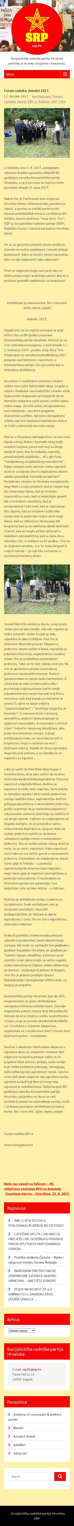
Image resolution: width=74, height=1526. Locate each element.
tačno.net (20, 1453)
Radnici (44, 101)
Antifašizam (41, 96)
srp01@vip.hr (32, 1369)
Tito (62, 101)
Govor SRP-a (27, 101)
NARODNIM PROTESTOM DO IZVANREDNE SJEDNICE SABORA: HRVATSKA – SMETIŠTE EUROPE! (32, 1275)
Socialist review (24, 1436)
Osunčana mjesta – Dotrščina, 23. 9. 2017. (37, 1193)
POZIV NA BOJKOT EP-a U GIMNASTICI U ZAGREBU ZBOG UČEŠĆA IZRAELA (30, 1294)
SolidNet (19, 1444)
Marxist (18, 1428)
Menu (10, 74)
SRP (54, 101)
